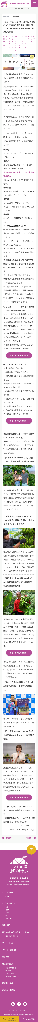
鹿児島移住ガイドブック (13, 976)
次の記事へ (29, 838)
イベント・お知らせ (9, 950)
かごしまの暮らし (8, 903)
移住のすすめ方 (7, 964)
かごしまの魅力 (7, 892)
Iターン (10, 9)
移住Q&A (8, 971)
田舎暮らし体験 (7, 983)
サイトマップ (24, 1010)
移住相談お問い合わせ (12, 968)
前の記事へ (8, 838)
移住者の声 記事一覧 (11, 936)
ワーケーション (7, 943)
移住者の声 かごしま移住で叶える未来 (16, 932)
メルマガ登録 (9, 973)
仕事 (6, 907)
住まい (7, 910)
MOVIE (7, 896)
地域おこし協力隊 (8, 990)
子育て (7, 913)
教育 (6, 915)
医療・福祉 (8, 918)
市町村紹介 (6, 925)
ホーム (4, 9)
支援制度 (5, 957)
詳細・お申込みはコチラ (19, 355)
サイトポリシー (13, 1010)
